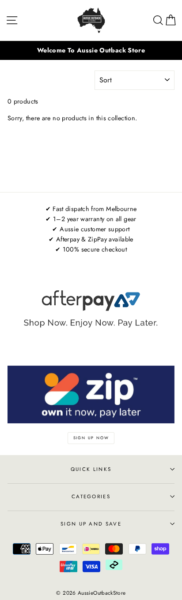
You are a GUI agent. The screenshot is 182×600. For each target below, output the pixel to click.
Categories (91, 496)
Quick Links (91, 469)
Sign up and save (91, 523)
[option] (91, 50)
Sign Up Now (91, 438)
